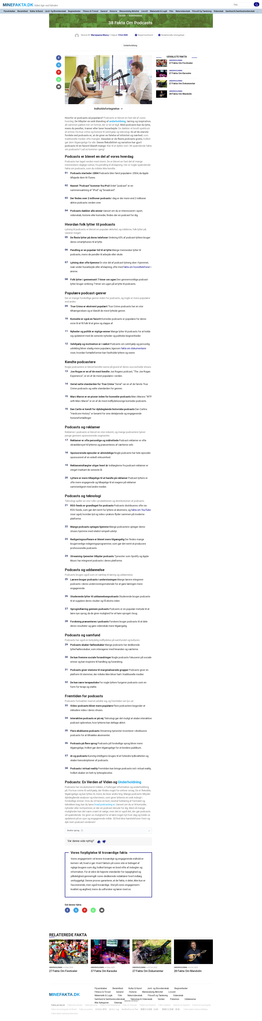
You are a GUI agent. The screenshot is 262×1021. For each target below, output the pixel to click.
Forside (122, 15)
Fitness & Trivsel (90, 11)
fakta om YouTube (141, 509)
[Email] (58, 86)
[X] (58, 65)
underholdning (117, 121)
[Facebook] (58, 57)
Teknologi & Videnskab (141, 999)
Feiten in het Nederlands (110, 1005)
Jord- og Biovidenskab (55, 11)
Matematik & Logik (158, 11)
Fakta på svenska (74, 1005)
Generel (104, 11)
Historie (113, 11)
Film (171, 11)
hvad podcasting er (104, 804)
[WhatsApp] (58, 79)
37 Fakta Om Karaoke (180, 73)
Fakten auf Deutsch (147, 1005)
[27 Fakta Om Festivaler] (161, 63)
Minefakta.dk (18, 5)
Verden (161, 999)
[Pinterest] (58, 72)
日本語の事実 (101, 1009)
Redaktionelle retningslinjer (172, 35)
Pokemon (174, 999)
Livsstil (144, 11)
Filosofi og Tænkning (202, 11)
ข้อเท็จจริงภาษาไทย (130, 1009)
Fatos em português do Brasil (64, 1009)
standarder (115, 871)
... (257, 11)
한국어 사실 (114, 1009)
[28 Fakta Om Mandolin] (161, 94)
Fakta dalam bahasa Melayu (196, 1009)
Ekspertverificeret (145, 35)
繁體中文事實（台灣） (150, 1009)
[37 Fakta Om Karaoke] (161, 73)
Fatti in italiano (164, 1005)
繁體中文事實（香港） (171, 1009)
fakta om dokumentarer (133, 348)
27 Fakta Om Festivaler (181, 63)
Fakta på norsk (91, 1005)
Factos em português (201, 1005)
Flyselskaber (9, 11)
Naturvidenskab (183, 11)
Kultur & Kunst (36, 11)
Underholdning (135, 15)
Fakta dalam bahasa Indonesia (64, 1013)
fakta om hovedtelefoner (136, 267)
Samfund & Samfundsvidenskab (240, 11)
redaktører (122, 876)
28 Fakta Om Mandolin (180, 94)
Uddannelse (190, 999)
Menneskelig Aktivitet (129, 11)
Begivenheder (74, 11)
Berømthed (22, 11)
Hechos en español (181, 1005)
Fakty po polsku (86, 1009)
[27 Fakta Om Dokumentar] (161, 83)
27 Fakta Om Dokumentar (182, 83)
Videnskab (218, 11)
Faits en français (130, 1005)
